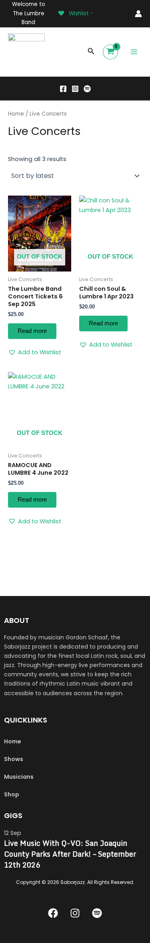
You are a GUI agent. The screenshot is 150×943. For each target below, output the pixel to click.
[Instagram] (75, 88)
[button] (91, 51)
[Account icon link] (138, 13)
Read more (32, 331)
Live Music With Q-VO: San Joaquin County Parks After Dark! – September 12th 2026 (70, 854)
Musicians (19, 777)
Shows (13, 759)
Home (16, 114)
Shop (11, 794)
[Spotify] (87, 88)
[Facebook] (63, 88)
